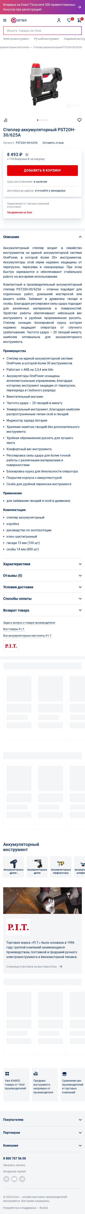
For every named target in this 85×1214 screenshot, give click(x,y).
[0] (69, 20)
